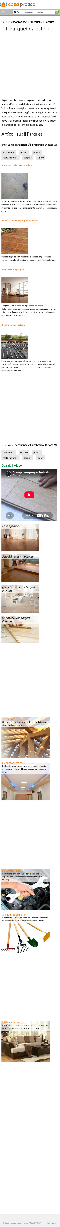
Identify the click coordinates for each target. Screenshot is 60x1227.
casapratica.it (19, 21)
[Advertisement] (30, 64)
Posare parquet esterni (13, 325)
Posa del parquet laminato (17, 556)
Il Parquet (48, 21)
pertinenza (21, 144)
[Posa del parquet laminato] (20, 567)
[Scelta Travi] (25, 737)
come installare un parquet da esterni (20, 220)
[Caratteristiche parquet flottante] (20, 629)
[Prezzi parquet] (20, 537)
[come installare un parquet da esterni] (14, 240)
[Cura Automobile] (25, 889)
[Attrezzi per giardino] (25, 933)
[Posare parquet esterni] (14, 345)
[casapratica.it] (18, 4)
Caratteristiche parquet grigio (17, 165)
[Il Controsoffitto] (25, 781)
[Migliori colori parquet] (14, 289)
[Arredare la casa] (25, 1041)
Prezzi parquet (11, 526)
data (51, 144)
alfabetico (37, 144)
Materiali (35, 21)
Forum (19, 12)
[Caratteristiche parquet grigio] (14, 185)
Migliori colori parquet (13, 269)
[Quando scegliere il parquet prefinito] (20, 598)
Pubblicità (51, 1223)
